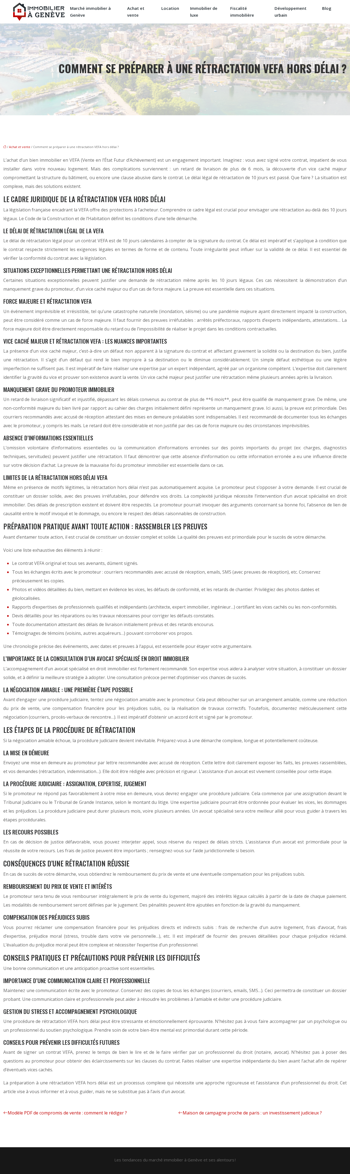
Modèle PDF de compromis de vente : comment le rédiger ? (67, 1113)
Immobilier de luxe (203, 11)
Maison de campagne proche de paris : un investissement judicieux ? (252, 1113)
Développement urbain (291, 11)
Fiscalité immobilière (242, 11)
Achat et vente (135, 11)
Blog (326, 8)
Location (170, 8)
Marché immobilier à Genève (90, 11)
